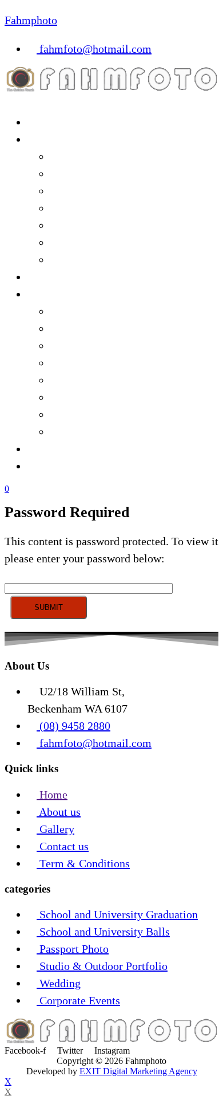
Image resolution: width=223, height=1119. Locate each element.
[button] (111, 99)
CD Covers (75, 345)
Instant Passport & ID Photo (115, 208)
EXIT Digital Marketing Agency (138, 1071)
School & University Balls (111, 173)
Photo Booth (79, 259)
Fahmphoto (31, 20)
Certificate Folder (91, 414)
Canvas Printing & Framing (114, 363)
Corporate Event (88, 156)
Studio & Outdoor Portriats (113, 225)
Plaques (68, 397)
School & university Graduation (124, 191)
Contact (45, 466)
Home (41, 122)
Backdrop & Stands (95, 311)
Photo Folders (82, 431)
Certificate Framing (96, 380)
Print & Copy (58, 294)
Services (47, 139)
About (41, 449)
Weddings (73, 242)
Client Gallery (60, 277)
